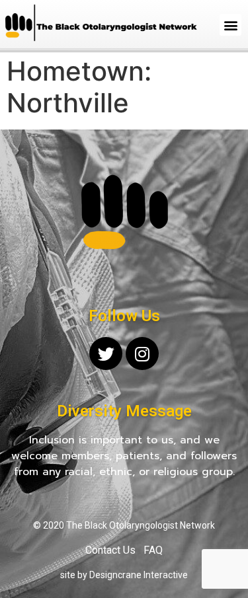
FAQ (153, 550)
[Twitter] (105, 353)
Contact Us (110, 550)
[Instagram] (142, 353)
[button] (230, 25)
